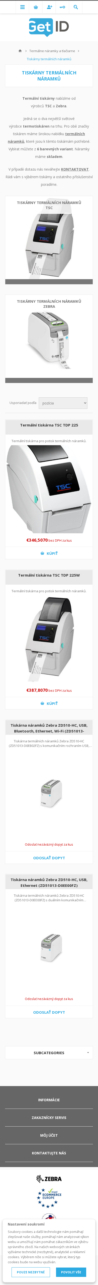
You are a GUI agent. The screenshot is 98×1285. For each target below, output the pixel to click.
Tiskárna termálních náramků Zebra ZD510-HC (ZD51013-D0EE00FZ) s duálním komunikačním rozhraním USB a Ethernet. (49, 900)
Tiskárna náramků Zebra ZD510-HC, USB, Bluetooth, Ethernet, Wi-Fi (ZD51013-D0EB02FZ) (49, 731)
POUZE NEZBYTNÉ (31, 1272)
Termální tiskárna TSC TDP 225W (49, 575)
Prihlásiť (62, 7)
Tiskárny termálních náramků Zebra (49, 304)
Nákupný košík (35, 7)
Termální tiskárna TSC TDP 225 (49, 424)
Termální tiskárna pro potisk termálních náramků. (49, 441)
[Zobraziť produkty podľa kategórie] (49, 240)
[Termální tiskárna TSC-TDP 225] (49, 489)
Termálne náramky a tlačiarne (52, 51)
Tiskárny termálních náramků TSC (49, 205)
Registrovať (49, 7)
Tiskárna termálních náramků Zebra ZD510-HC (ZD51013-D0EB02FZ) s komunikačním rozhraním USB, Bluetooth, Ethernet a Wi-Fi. (49, 745)
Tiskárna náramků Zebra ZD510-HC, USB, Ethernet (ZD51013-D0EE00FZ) (49, 882)
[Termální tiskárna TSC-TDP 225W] (49, 639)
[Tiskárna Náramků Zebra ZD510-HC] (49, 794)
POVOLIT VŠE (71, 1272)
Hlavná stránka (20, 51)
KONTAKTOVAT (75, 169)
